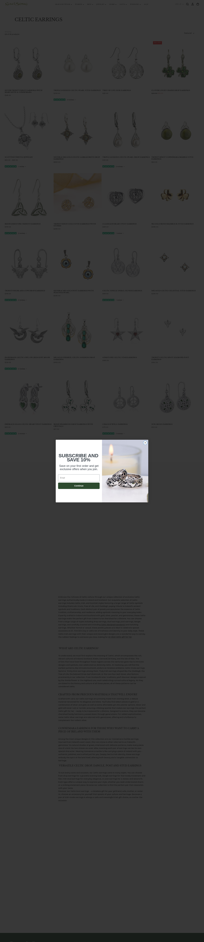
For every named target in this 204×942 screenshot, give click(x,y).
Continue (78, 486)
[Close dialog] (145, 443)
